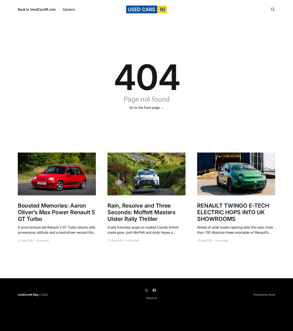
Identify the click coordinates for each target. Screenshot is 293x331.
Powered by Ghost (264, 294)
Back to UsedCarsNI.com (37, 9)
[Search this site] (272, 9)
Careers (69, 9)
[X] (146, 290)
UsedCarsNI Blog (28, 294)
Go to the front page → (146, 108)
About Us (151, 298)
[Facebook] (154, 290)
